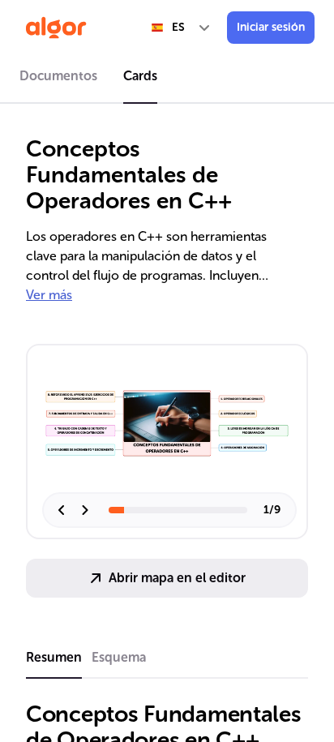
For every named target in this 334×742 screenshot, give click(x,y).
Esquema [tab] (119, 657)
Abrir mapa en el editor (177, 577)
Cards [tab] (140, 76)
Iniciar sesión (271, 27)
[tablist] (167, 78)
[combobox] (181, 27)
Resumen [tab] (54, 657)
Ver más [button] (49, 294)
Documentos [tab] (58, 76)
